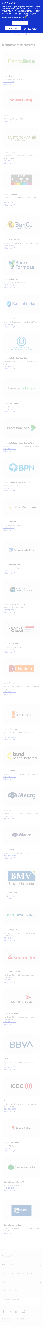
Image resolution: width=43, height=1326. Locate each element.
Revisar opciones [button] (29, 28)
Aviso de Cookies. (18, 17)
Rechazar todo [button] (12, 28)
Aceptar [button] (19, 23)
